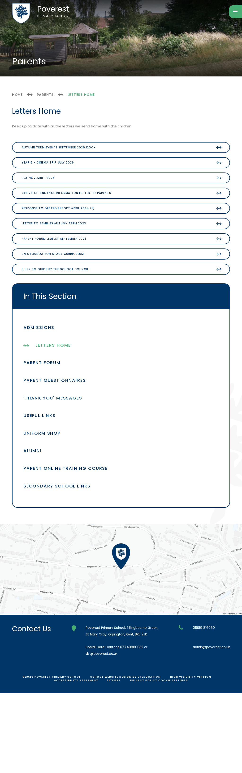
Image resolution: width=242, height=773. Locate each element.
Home (17, 94)
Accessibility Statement (76, 680)
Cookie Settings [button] (173, 680)
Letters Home (81, 94)
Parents (45, 94)
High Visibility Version (190, 677)
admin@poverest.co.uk (211, 647)
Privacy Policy (143, 680)
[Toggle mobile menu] (235, 11)
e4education (149, 677)
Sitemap (114, 680)
